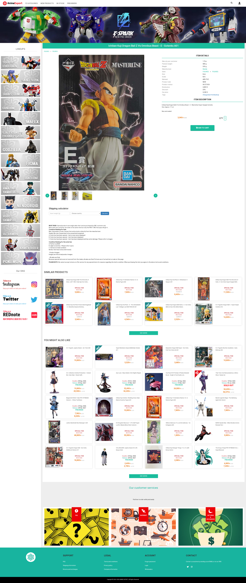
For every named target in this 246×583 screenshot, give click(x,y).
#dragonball (207, 95)
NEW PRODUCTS (47, 3)
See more (143, 333)
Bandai (205, 69)
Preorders (72, 3)
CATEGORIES (32, 3)
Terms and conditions (111, 561)
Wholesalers (149, 569)
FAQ (64, 561)
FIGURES (46, 51)
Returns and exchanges (70, 569)
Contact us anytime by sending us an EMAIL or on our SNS (203, 561)
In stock (60, 3)
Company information (110, 569)
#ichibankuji (215, 95)
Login (146, 565)
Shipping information (69, 565)
